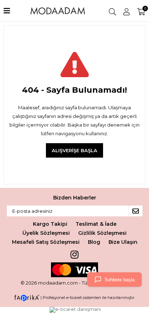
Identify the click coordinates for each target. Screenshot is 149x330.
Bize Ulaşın (122, 242)
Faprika (26, 298)
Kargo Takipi (50, 224)
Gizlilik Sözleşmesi (102, 233)
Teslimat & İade (96, 224)
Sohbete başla (120, 279)
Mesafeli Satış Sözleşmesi (46, 242)
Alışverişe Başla (74, 150)
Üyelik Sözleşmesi (46, 233)
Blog (94, 242)
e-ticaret (74, 297)
